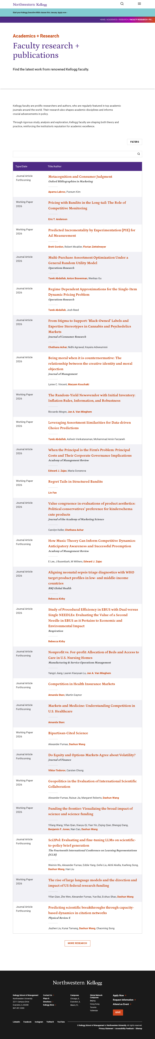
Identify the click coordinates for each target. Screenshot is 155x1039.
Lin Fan (52, 492)
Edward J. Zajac (57, 470)
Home (102, 20)
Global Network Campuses (96, 996)
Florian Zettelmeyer (94, 246)
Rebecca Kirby (56, 598)
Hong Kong (94, 1004)
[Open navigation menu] (139, 4)
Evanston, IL (75, 1002)
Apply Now (118, 995)
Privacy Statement (106, 1029)
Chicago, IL (74, 999)
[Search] (138, 154)
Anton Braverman (77, 278)
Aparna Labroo (56, 191)
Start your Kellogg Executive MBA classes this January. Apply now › (40, 12)
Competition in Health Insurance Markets (81, 684)
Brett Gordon (55, 246)
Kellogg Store (48, 1005)
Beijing (93, 1001)
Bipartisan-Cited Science (68, 733)
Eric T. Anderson (57, 219)
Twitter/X (50, 1022)
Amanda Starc (56, 694)
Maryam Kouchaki (78, 384)
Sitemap (139, 1029)
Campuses (74, 995)
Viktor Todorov (57, 770)
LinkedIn (16, 1022)
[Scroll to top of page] (149, 1023)
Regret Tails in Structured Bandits (75, 482)
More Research (77, 943)
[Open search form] (128, 4)
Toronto (93, 1007)
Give (117, 1012)
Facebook (27, 1022)
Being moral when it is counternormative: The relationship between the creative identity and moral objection (90, 363)
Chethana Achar (57, 347)
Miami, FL (74, 1005)
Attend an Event (121, 1004)
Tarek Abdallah (57, 278)
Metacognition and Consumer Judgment (80, 177)
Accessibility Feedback (124, 1029)
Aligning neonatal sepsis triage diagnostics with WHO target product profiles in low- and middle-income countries (91, 577)
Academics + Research (117, 20)
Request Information (123, 999)
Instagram (39, 1022)
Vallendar (94, 1011)
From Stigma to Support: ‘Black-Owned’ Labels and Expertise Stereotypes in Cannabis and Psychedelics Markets (89, 326)
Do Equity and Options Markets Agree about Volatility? (91, 755)
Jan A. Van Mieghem (80, 411)
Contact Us (47, 995)
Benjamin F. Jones (59, 829)
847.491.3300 (18, 1008)
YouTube (61, 1022)
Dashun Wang (77, 744)
